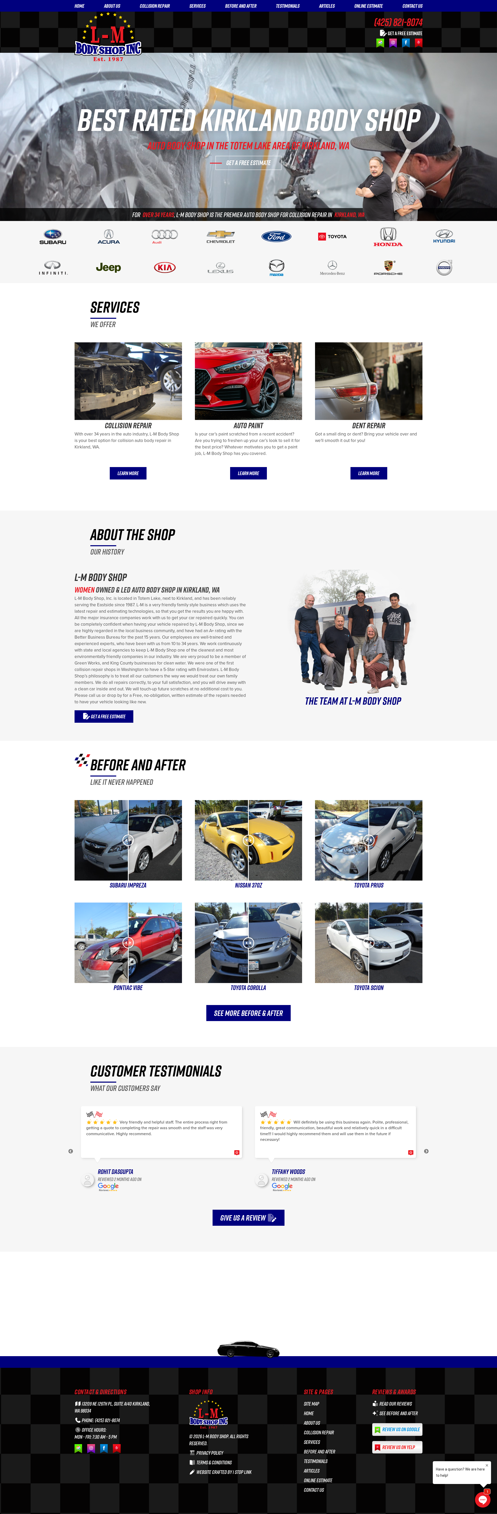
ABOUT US (112, 6)
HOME (79, 6)
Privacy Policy (209, 1452)
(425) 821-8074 (398, 22)
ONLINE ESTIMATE (368, 6)
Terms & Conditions (214, 1462)
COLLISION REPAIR (155, 6)
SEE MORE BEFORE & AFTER (248, 1013)
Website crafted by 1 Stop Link (224, 1471)
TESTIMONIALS (287, 6)
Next (426, 1151)
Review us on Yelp (398, 1447)
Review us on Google (401, 1429)
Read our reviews (395, 1403)
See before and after (398, 1413)
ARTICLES (327, 6)
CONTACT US (412, 6)
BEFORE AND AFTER (241, 6)
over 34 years (158, 214)
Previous (70, 1151)
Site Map (311, 1403)
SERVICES (197, 6)
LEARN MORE (128, 473)
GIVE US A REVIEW (243, 1217)
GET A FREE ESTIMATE (404, 33)
